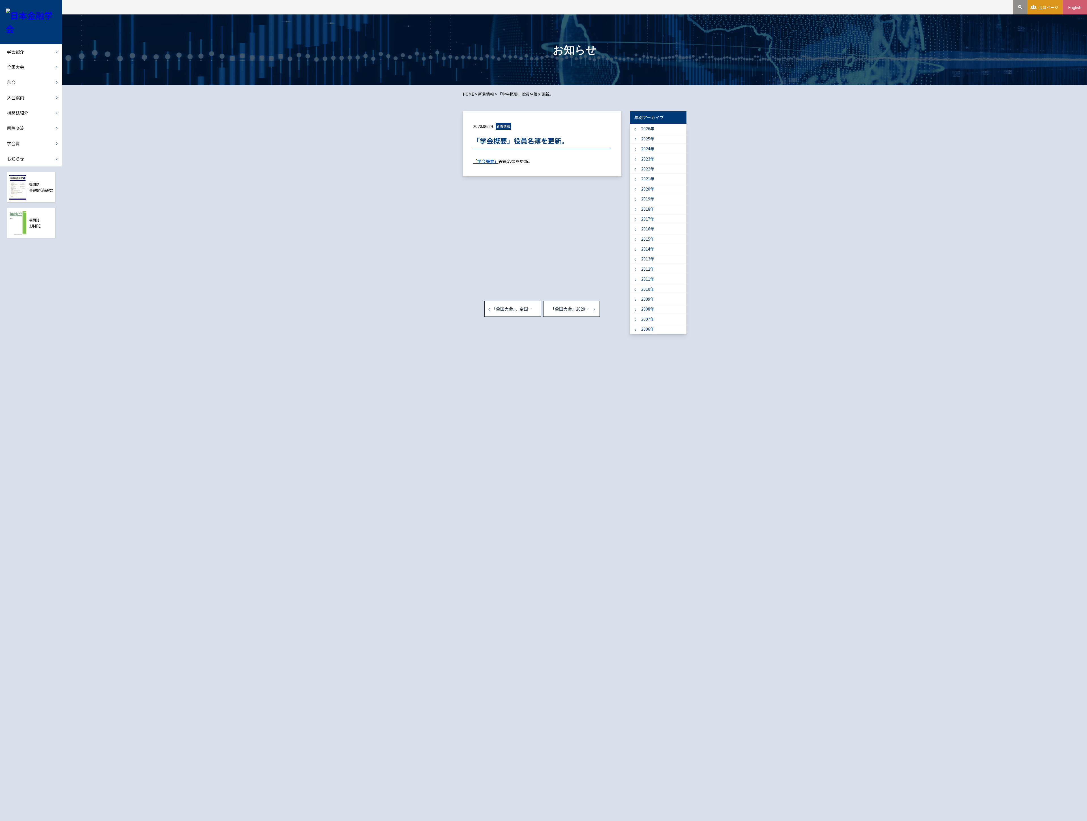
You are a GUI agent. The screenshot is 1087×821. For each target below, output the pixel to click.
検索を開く (1020, 7)
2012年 (647, 269)
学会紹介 (15, 52)
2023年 (647, 159)
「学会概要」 (485, 161)
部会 (11, 82)
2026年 (647, 128)
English (1074, 7)
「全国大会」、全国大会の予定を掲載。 (516, 309)
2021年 (647, 178)
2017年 (647, 219)
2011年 (647, 279)
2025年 (647, 139)
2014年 (647, 249)
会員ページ (1048, 7)
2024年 (647, 148)
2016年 (647, 229)
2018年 (647, 209)
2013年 (647, 259)
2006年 (647, 329)
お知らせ (15, 159)
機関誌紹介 (17, 113)
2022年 (647, 169)
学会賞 (13, 143)
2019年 (647, 199)
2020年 (647, 189)
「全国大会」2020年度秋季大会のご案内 (575, 309)
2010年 (647, 289)
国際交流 (15, 128)
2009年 (647, 299)
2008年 (647, 309)
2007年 (647, 319)
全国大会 (15, 67)
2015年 (647, 239)
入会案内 (15, 98)
